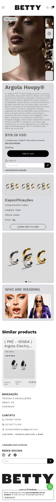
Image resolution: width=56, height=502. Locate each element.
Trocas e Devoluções (16, 398)
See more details (12, 143)
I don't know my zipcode (15, 170)
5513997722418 (13, 419)
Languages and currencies (14, 444)
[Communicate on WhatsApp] (50, 486)
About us (8, 402)
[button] (8, 304)
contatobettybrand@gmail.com (21, 429)
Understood (9, 497)
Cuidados (8, 406)
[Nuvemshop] (28, 490)
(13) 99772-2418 (13, 424)
